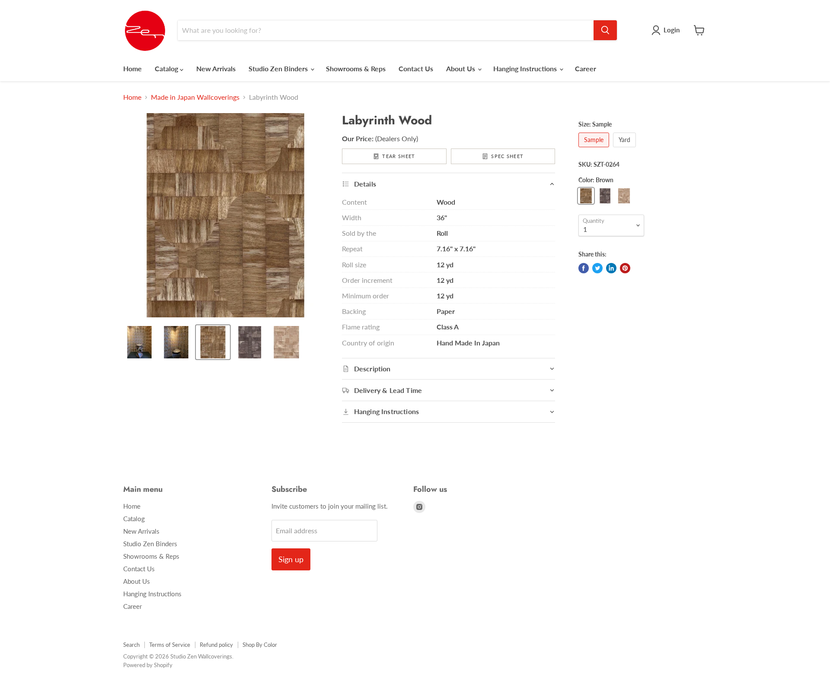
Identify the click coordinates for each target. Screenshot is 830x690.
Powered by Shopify (147, 665)
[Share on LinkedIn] (611, 268)
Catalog (167, 68)
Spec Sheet (507, 156)
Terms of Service (169, 644)
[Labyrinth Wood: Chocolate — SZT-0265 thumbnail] (250, 342)
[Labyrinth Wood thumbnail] (139, 342)
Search (131, 644)
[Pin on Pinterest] (625, 268)
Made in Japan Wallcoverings (195, 97)
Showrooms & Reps (356, 68)
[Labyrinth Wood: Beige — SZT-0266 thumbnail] (286, 342)
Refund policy (216, 644)
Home (132, 68)
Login (672, 30)
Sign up (290, 559)
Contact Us (416, 68)
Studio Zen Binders (279, 68)
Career (585, 68)
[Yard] (625, 149)
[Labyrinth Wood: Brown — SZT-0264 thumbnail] (213, 342)
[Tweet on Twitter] (597, 268)
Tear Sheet (398, 156)
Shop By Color (260, 644)
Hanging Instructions (526, 68)
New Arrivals (216, 68)
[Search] (605, 30)
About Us (461, 68)
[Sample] (594, 149)
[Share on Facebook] (583, 268)
